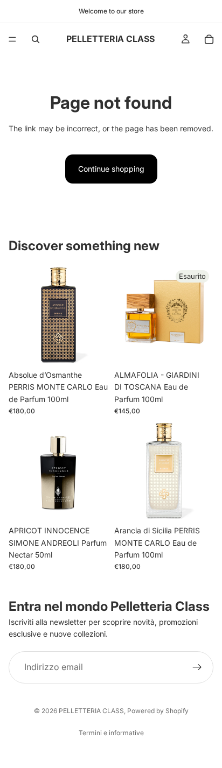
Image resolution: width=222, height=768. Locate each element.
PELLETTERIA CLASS (91, 711)
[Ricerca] (35, 39)
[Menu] (12, 39)
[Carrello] (209, 39)
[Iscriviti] (197, 667)
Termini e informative (111, 733)
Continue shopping (111, 168)
